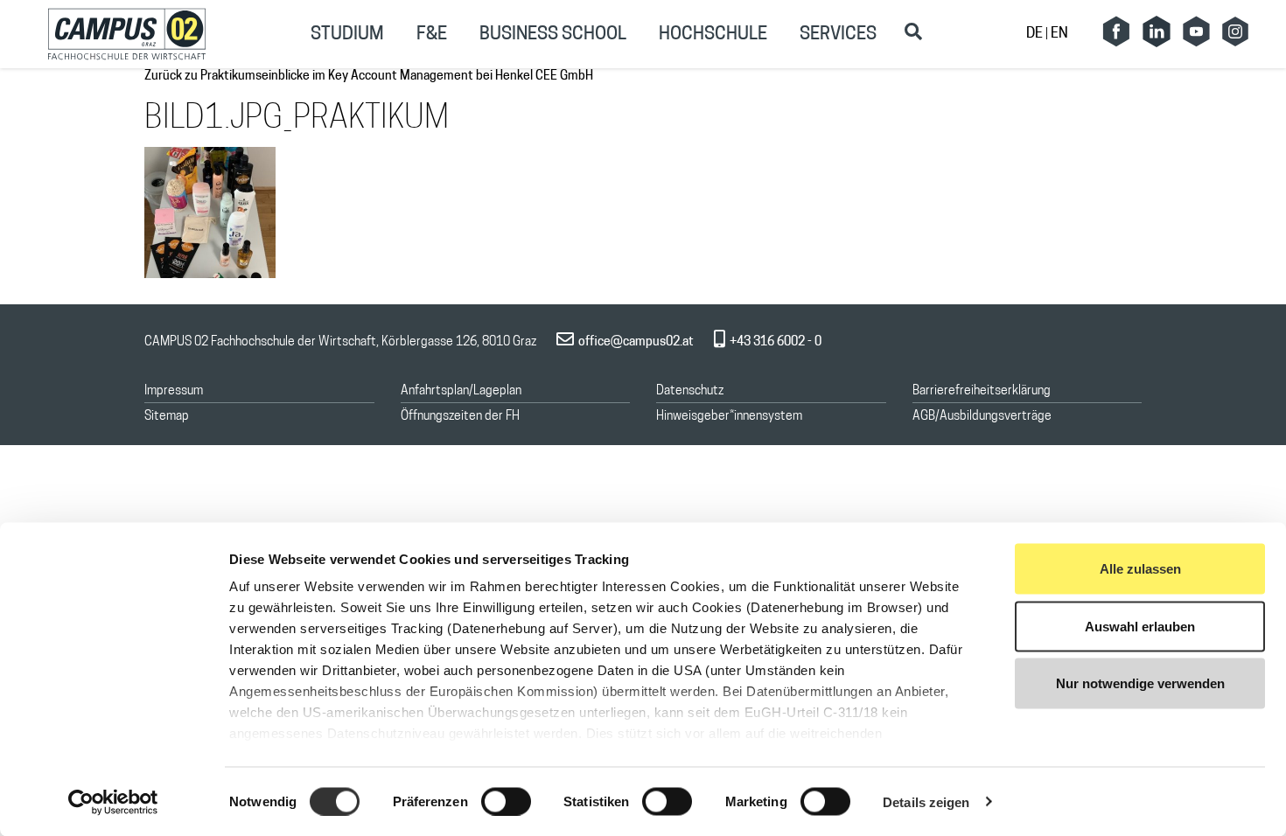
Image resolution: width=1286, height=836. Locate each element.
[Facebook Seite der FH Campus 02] (1116, 31)
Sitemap (166, 416)
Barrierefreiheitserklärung (981, 391)
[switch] (506, 801)
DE (1035, 34)
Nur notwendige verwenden (1140, 683)
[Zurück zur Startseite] (127, 34)
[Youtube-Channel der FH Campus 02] (1195, 31)
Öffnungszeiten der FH (460, 416)
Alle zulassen (1140, 568)
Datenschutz (689, 391)
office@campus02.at (636, 342)
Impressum (173, 391)
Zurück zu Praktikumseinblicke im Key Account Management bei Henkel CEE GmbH (368, 76)
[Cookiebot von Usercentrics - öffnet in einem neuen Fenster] (113, 802)
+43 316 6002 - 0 (775, 342)
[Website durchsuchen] (913, 31)
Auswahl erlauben (1140, 625)
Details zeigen (926, 801)
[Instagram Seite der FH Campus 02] (1235, 31)
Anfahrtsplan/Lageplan (461, 391)
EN (1059, 34)
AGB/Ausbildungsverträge (982, 416)
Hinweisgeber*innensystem (729, 416)
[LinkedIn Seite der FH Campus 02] (1156, 31)
